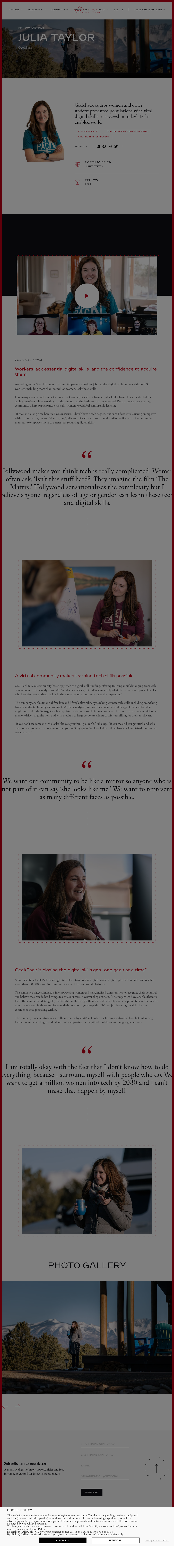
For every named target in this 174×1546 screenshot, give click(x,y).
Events (118, 9)
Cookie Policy (37, 1529)
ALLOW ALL (62, 1540)
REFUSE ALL (116, 1540)
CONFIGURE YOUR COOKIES (157, 1540)
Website (80, 146)
